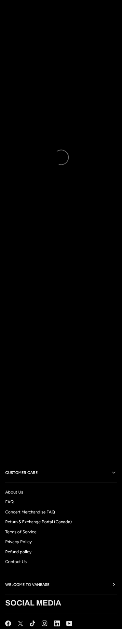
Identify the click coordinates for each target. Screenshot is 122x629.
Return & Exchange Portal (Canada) (38, 521)
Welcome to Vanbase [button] (27, 584)
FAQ (9, 501)
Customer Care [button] (21, 472)
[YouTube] (69, 623)
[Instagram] (44, 623)
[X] (20, 623)
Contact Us (16, 561)
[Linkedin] (57, 623)
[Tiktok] (32, 623)
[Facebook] (8, 623)
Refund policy (18, 551)
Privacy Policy (18, 541)
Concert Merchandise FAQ (30, 512)
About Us (14, 492)
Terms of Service (20, 531)
